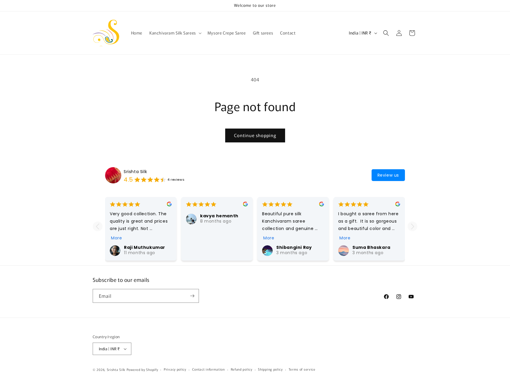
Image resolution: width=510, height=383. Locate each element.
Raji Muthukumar (144, 247)
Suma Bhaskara (371, 247)
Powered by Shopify (142, 369)
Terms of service (302, 369)
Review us (388, 175)
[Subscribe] (192, 296)
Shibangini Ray (294, 247)
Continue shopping (255, 135)
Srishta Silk (135, 172)
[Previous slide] (97, 226)
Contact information (208, 369)
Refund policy (241, 369)
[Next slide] (412, 226)
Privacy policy (175, 369)
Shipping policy (270, 369)
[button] (175, 33)
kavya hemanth (219, 216)
